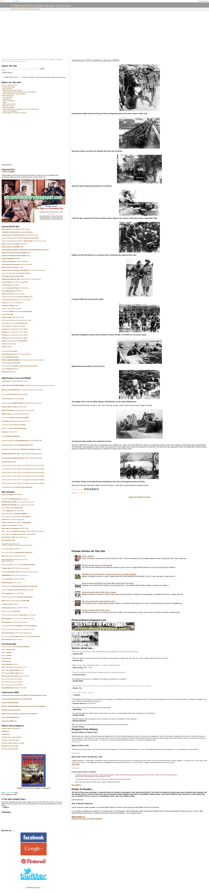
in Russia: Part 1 (13, 432)
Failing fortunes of (20, 586)
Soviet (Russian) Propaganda (11, 264)
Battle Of (7, 652)
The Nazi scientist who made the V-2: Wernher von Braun (18, 629)
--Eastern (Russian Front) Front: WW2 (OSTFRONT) (19, 92)
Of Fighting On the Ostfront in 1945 (16, 421)
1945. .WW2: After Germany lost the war (20, 572)
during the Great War (20, 688)
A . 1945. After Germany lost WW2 (16, 568)
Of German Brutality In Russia (15, 381)
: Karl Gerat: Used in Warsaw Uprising (17, 618)
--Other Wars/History (8, 101)
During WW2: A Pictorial (20, 235)
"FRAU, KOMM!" (88, 556)
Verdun (9, 655)
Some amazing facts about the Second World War (17, 699)
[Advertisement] (104, 22)
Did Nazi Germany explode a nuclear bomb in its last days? (20, 713)
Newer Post (133, 497)
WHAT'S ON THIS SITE (9, 85)
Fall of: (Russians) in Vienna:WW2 (16, 299)
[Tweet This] (88, 490)
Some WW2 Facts (7, 95)
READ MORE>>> (77, 785)
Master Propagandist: (14, 513)
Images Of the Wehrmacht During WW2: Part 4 (16, 255)
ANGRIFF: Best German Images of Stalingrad (33, 788)
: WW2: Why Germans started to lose (21, 454)
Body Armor (13, 667)
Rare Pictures (15, 282)
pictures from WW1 (23, 676)
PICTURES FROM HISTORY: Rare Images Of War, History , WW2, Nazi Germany (40, 5)
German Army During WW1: (16, 646)
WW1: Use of (6, 667)
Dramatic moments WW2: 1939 (17, 297)
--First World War (7, 97)
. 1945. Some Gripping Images (15, 414)
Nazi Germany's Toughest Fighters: (16, 516)
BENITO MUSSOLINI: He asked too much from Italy (16, 320)
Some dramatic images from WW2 (11, 308)
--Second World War (8, 87)
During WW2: (16, 522)
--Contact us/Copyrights (9, 111)
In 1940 (21, 267)
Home (148, 497)
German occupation (19, 424)
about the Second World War (16, 354)
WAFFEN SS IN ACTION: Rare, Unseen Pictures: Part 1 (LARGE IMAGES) (109, 574)
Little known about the (17, 311)
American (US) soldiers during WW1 (95, 60)
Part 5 (42, 479)
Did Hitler (11, 363)
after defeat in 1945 (13, 317)
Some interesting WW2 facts (10, 717)
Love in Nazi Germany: (17, 552)
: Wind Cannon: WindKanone (17, 633)
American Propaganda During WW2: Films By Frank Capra (24, 241)
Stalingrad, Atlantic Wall (8, 344)
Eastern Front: (6, 428)
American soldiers (7, 664)
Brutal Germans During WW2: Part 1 (13, 247)
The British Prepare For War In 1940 (13, 276)
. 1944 (10, 305)
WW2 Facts (9, 371)
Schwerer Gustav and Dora (15, 622)
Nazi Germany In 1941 (8, 540)
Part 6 (42, 483)
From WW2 (12, 291)
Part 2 (42, 469)
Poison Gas (23, 667)
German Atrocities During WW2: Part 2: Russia (99, 592)
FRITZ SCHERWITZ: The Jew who (18, 564)
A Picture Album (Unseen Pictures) (18, 410)
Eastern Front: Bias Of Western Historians (87, 818)
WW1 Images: (6, 670)
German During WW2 (15, 394)
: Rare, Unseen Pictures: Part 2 (18, 505)
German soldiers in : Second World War (22, 440)
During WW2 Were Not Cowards (16, 229)
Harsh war (5, 432)
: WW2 (9, 461)
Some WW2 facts (10, 369)
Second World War (9, 351)
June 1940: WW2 (13, 593)
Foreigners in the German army (11, 543)
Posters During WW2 (26, 264)
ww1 (87, 492)
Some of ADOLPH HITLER (13, 579)
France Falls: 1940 (7, 314)
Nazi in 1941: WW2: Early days (22, 458)
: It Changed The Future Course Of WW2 (22, 390)
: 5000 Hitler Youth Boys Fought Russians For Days (28, 385)
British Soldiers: (15, 670)
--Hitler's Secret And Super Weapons (14, 94)
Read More (76, 764)
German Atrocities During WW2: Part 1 (96, 610)
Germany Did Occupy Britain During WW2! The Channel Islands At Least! (24, 695)
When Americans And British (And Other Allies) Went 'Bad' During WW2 (108, 583)
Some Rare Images (13, 294)
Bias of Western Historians (18, 428)
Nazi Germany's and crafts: (21, 636)
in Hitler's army (8, 561)
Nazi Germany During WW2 (13, 519)
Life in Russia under (7, 424)
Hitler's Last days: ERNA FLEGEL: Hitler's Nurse (23, 531)
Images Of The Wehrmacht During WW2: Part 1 (16, 252)
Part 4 (42, 476)
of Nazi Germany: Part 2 (15, 559)
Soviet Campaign (13, 398)
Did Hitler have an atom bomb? (11, 710)
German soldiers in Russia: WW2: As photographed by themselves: (21, 465)
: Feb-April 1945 (14, 407)
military (83, 492)
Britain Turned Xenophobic (10, 267)
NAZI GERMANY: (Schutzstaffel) (13, 326)
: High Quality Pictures (15, 537)
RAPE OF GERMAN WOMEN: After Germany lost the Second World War (24, 706)
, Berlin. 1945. (11, 582)
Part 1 (42, 465)
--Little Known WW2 (8, 107)
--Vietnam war (6, 99)
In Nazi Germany (12, 639)
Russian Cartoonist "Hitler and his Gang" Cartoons (22, 403)
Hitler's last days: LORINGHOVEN (19, 534)
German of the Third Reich (13, 510)
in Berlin (10, 604)
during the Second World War (12, 302)
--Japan (4, 102)
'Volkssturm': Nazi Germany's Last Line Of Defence (17, 232)
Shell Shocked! (6, 661)
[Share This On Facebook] (85, 490)
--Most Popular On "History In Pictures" (14, 113)
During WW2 (10, 285)
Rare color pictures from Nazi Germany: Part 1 (99, 601)
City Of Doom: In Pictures (15, 499)
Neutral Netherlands (8, 688)
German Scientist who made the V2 (11, 728)
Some (10, 357)
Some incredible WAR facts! (10, 702)
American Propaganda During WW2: (20, 238)
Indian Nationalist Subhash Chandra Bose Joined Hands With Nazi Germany (25, 249)
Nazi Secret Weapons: (19, 625)
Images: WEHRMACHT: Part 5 (11, 258)
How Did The (15, 417)
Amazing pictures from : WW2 (17, 445)
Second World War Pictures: (15, 329)
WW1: (8, 649)
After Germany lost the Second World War (23, 360)
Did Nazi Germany (20, 366)
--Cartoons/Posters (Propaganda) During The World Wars (20, 109)
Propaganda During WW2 (14, 244)
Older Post (141, 497)
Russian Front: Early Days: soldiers (22, 449)
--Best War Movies (8, 106)
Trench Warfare (6, 658)
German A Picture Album (15, 288)
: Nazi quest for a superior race (15, 575)
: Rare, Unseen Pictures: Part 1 (18, 502)
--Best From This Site (9, 104)
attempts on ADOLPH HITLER (15, 607)
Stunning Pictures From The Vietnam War (97, 565)
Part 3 (42, 472)
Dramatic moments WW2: (17, 597)
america (78, 492)
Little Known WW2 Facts (9, 721)
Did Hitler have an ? (11, 611)
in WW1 (15, 664)
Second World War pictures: (14, 338)
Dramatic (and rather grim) (10, 676)
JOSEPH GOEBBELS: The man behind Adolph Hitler (17, 545)
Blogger (37, 887)
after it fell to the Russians (15, 600)
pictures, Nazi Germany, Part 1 (14, 556)
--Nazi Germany (7, 89)
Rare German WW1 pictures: (10, 679)
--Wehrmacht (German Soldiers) (12, 90)
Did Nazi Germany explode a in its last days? (19, 615)
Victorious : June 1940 (17, 590)
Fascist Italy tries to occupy (14, 323)
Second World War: (14, 341)
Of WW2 (7, 346)
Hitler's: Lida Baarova (11, 549)
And (18, 667)
